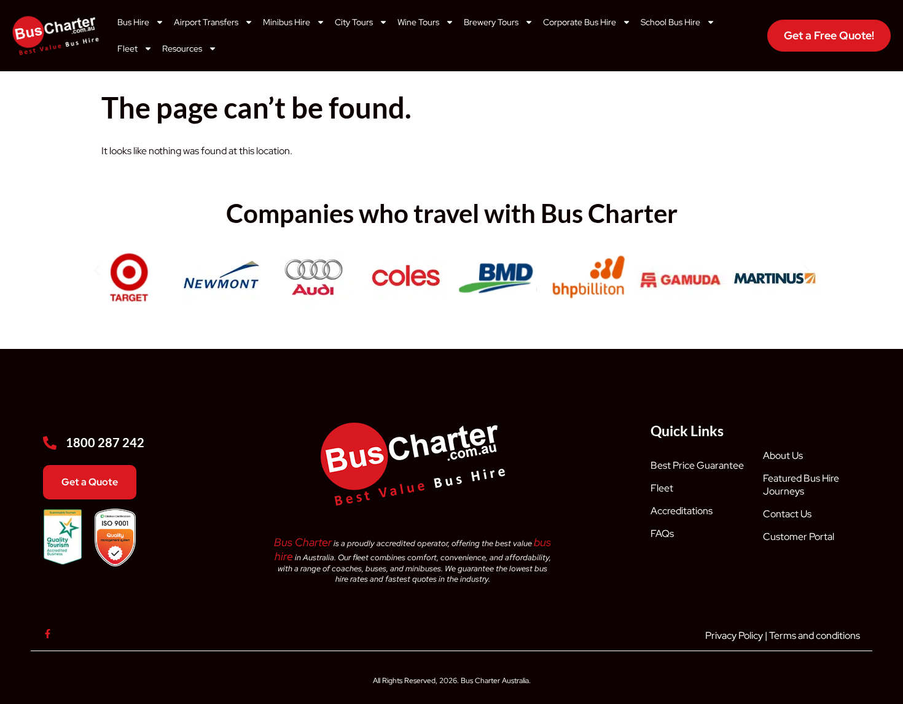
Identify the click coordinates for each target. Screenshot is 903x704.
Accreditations (682, 510)
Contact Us (787, 513)
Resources (182, 48)
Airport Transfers (206, 22)
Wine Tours (418, 22)
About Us (783, 455)
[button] (96, 270)
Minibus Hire (286, 22)
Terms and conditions (814, 635)
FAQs (662, 533)
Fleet (127, 48)
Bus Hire (133, 22)
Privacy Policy (734, 635)
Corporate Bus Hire (579, 22)
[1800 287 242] (50, 443)
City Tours (354, 22)
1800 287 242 (105, 442)
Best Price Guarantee (697, 465)
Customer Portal (798, 536)
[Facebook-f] (47, 633)
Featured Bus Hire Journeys (801, 485)
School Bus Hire (670, 22)
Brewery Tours (491, 22)
